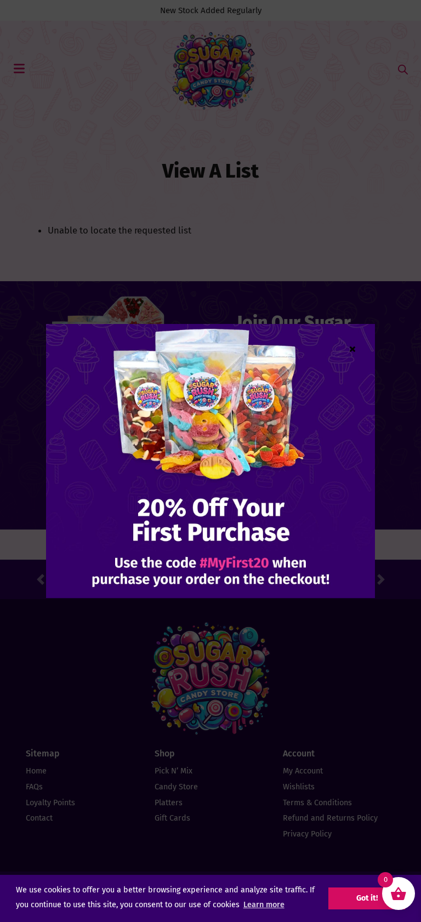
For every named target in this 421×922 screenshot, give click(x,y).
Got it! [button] (367, 898)
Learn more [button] (264, 904)
